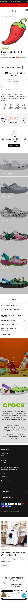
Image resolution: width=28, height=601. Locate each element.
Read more (4, 565)
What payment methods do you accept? (10, 310)
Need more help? (6, 334)
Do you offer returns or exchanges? (8, 329)
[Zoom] (23, 21)
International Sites (7, 497)
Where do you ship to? (8, 320)
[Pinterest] (10, 480)
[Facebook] (3, 480)
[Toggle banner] (25, 5)
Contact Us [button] (4, 476)
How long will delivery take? (10, 324)
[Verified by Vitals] (9, 596)
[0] (26, 10)
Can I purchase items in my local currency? (11, 315)
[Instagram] (6, 480)
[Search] (23, 10)
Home (2, 16)
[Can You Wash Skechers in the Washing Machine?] (14, 534)
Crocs (9, 95)
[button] (13, 362)
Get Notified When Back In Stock (12, 67)
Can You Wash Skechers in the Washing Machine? (13, 553)
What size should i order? (9, 305)
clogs (13, 95)
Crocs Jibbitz (4, 92)
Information (5, 491)
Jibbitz (2, 96)
